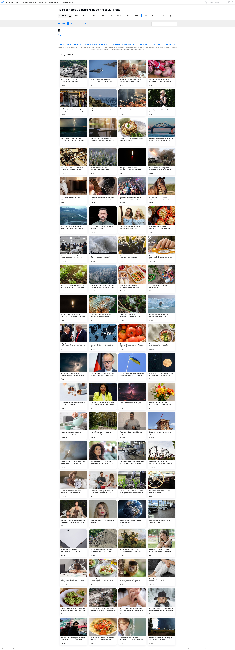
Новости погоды (143, 45)
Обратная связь (209, 648)
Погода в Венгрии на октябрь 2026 (123, 45)
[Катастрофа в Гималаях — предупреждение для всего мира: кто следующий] (73, 73)
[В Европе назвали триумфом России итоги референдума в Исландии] (132, 191)
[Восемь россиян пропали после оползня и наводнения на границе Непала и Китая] (103, 279)
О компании (9, 648)
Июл (128, 16)
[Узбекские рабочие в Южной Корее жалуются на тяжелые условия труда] (73, 249)
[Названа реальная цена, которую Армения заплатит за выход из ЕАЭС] (161, 426)
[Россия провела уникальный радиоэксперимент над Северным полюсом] (161, 308)
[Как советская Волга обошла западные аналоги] (161, 484)
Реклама (15, 648)
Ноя (162, 16)
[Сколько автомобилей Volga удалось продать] (161, 514)
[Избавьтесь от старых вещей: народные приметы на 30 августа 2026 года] (73, 102)
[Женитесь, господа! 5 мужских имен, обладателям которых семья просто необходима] (103, 484)
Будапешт (61, 35)
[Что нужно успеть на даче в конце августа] (161, 279)
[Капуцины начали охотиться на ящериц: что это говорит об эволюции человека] (132, 572)
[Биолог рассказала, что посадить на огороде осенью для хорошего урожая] (132, 484)
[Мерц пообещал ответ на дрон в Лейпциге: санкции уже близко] (103, 367)
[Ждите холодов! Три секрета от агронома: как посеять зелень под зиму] (73, 279)
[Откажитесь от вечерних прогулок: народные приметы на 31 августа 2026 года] (161, 191)
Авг (136, 16)
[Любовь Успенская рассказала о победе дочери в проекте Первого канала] (132, 220)
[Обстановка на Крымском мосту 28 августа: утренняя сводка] (161, 132)
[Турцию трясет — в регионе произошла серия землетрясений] (103, 337)
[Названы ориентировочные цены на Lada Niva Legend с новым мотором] (132, 455)
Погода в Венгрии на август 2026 (70, 45)
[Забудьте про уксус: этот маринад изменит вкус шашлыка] (132, 102)
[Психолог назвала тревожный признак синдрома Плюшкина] (73, 161)
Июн (119, 16)
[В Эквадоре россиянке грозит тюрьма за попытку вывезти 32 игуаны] (103, 308)
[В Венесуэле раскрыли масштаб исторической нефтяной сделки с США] (103, 396)
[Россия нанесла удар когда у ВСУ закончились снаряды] (161, 631)
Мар (93, 16)
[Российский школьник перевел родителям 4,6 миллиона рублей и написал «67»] (103, 132)
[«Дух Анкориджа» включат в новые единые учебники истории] (73, 337)
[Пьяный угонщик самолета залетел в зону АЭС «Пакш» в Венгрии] (103, 73)
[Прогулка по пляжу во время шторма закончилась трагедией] (73, 132)
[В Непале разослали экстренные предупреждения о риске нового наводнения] (103, 602)
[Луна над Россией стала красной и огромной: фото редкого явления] (161, 367)
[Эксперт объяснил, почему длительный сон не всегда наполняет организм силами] (73, 484)
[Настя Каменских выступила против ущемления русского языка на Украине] (103, 455)
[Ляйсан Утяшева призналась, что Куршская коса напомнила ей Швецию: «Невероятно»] (73, 514)
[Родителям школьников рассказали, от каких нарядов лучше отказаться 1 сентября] (161, 396)
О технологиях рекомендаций (195, 648)
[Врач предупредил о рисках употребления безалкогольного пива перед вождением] (161, 249)
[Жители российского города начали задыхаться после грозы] (73, 367)
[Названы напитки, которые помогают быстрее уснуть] (73, 426)
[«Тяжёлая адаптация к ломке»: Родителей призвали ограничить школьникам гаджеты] (161, 543)
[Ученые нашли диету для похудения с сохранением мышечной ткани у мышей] (132, 279)
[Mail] (2, 2)
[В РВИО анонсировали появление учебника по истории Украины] (132, 367)
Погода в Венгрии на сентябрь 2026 (97, 45)
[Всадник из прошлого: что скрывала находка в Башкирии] (132, 543)
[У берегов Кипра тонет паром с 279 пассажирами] (103, 102)
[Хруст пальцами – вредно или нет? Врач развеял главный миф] (132, 602)
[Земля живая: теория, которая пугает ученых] (132, 514)
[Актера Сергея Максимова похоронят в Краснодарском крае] (132, 161)
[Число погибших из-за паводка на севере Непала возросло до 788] (103, 543)
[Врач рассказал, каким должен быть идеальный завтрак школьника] (161, 337)
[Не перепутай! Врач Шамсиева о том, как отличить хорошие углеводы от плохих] (103, 631)
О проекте (165, 648)
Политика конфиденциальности (178, 648)
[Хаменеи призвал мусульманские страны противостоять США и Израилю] (73, 631)
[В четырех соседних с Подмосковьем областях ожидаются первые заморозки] (132, 249)
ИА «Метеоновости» (228, 648)
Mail (3, 648)
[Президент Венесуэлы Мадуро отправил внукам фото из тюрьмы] (132, 426)
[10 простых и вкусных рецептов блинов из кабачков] (132, 132)
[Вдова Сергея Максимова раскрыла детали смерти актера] (73, 308)
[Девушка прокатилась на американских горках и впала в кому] (161, 455)
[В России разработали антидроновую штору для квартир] (73, 543)
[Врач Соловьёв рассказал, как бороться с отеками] (161, 572)
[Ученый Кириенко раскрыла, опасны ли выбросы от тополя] (103, 426)
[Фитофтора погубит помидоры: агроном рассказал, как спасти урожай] (132, 337)
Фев (84, 16)
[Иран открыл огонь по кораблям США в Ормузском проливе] (73, 455)
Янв (76, 16)
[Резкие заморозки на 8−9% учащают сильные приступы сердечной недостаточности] (132, 308)
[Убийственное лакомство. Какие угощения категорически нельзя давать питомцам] (103, 191)
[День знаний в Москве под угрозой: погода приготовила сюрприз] (161, 102)
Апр (102, 16)
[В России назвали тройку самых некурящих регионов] (73, 396)
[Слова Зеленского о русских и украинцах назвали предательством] (103, 220)
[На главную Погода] (8, 2)
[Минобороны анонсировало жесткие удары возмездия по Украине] (161, 161)
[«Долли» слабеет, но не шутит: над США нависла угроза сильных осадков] (103, 249)
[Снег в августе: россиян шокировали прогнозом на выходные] (103, 161)
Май (111, 16)
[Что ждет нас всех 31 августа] (132, 396)
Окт (154, 16)
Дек (171, 16)
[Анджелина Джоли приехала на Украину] (103, 514)
